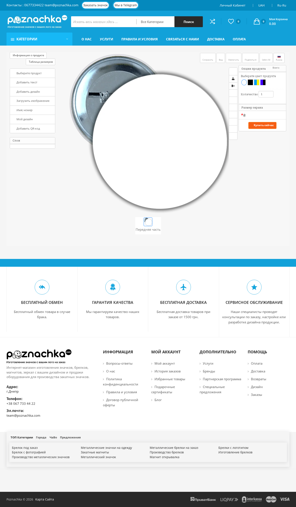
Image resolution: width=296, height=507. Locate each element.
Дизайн (257, 387)
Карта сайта (44, 499)
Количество (248, 94)
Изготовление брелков (235, 452)
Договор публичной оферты (120, 402)
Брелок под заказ (25, 448)
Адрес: (12, 386)
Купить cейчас (264, 125)
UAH (261, 5)
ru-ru (282, 5)
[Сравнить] (215, 21)
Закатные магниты (95, 452)
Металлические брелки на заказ (174, 448)
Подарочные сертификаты (163, 389)
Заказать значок (95, 5)
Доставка (258, 371)
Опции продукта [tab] (253, 69)
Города (41, 437)
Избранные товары (170, 379)
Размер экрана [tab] (252, 107)
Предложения (70, 437)
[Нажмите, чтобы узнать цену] (284, 115)
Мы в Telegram (126, 5)
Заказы (256, 394)
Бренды (209, 371)
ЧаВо (53, 437)
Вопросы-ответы (119, 363)
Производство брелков (167, 452)
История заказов (168, 371)
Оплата (256, 363)
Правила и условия (121, 392)
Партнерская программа (222, 379)
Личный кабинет (233, 5)
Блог (158, 400)
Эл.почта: (15, 410)
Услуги (208, 363)
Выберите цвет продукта (258, 76)
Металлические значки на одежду (106, 448)
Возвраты (258, 379)
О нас (110, 371)
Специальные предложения (212, 389)
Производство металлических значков (41, 457)
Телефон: (15, 398)
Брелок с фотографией (29, 452)
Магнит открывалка (164, 457)
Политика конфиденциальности (120, 381)
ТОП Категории (22, 437)
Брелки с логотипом (233, 448)
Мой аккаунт (165, 363)
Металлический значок (98, 457)
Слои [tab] (16, 140)
